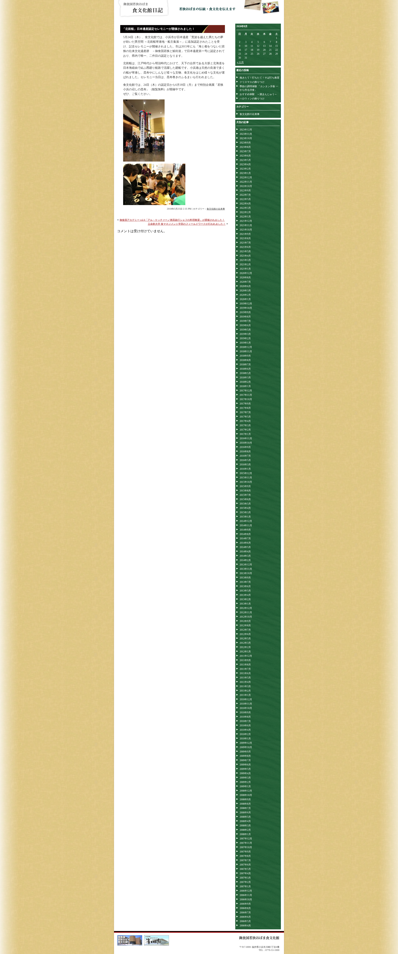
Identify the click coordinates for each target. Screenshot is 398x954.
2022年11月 (246, 181)
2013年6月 (245, 586)
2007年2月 (245, 882)
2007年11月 (246, 843)
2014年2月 (245, 560)
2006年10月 (246, 899)
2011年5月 (245, 677)
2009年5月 (245, 769)
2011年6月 (245, 673)
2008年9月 (245, 799)
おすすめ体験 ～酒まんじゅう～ (258, 94)
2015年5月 (245, 503)
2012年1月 (245, 651)
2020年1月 (245, 299)
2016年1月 (245, 468)
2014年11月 (246, 525)
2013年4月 (245, 595)
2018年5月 (245, 373)
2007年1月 (245, 886)
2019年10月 (246, 308)
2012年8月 (245, 625)
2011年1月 (245, 695)
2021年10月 (246, 229)
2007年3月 (245, 877)
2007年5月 (245, 869)
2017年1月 (245, 434)
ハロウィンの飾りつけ (252, 98)
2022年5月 (245, 199)
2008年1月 (245, 834)
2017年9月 (245, 403)
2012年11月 (246, 612)
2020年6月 (245, 286)
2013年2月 (245, 599)
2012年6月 (245, 634)
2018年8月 (245, 360)
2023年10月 (246, 138)
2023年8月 (245, 147)
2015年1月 (245, 516)
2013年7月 (245, 582)
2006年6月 (245, 916)
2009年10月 (246, 747)
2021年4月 (245, 255)
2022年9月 (245, 190)
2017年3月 (245, 425)
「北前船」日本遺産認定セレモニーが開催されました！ (158, 28)
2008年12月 (246, 790)
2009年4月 (245, 773)
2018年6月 (245, 368)
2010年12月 (246, 699)
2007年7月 (245, 860)
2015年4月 (245, 508)
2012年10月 (246, 616)
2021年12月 (246, 221)
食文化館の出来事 (216, 209)
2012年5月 (245, 638)
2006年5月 (245, 921)
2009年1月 (245, 786)
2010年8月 (245, 716)
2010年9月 (245, 712)
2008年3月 (245, 825)
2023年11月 (246, 134)
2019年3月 (245, 334)
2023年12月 (246, 129)
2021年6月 (245, 247)
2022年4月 (245, 203)
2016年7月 (245, 455)
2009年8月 (245, 756)
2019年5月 (245, 329)
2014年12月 (246, 521)
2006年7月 (245, 912)
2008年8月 (245, 803)
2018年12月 (246, 347)
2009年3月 (245, 777)
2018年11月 (246, 351)
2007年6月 (245, 864)
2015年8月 (245, 490)
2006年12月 (246, 890)
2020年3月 (245, 290)
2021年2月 (245, 264)
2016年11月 (246, 438)
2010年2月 (245, 734)
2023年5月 (245, 160)
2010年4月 (245, 729)
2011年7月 (245, 669)
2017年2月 (245, 429)
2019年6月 (245, 325)
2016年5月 (245, 460)
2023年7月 (245, 151)
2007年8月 (245, 856)
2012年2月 (245, 647)
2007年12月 (246, 838)
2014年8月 (245, 534)
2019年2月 (245, 338)
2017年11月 (246, 395)
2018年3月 (245, 377)
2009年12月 (246, 742)
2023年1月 (245, 173)
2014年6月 (245, 542)
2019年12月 (246, 303)
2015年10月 (246, 482)
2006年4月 (245, 925)
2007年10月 (246, 847)
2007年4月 (245, 873)
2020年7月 (245, 281)
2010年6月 (245, 725)
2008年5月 (245, 816)
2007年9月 (245, 851)
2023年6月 (245, 155)
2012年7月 (245, 629)
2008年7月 (245, 808)
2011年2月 (245, 690)
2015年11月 (246, 477)
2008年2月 (245, 829)
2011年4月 (245, 682)
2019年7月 (245, 321)
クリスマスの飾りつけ (252, 82)
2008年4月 (245, 821)
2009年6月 (245, 764)
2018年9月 (245, 355)
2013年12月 (246, 564)
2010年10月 (246, 708)
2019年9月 (245, 312)
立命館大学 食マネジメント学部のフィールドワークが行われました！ (187, 223)
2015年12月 (246, 473)
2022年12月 (246, 177)
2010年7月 (245, 721)
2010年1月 (245, 738)
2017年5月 (245, 416)
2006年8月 (245, 908)
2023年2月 (245, 168)
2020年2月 (245, 294)
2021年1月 (245, 268)
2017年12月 (246, 390)
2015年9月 (245, 486)
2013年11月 (246, 569)
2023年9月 (245, 142)
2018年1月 (245, 386)
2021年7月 (245, 242)
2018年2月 (245, 381)
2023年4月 (245, 164)
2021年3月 (245, 260)
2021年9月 (245, 234)
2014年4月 (245, 551)
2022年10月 (246, 186)
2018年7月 (245, 364)
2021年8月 (245, 238)
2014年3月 (245, 555)
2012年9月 (245, 621)
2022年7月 (245, 194)
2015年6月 (245, 499)
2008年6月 (245, 812)
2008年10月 (246, 795)
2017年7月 (245, 412)
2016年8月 (245, 451)
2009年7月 (245, 760)
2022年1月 (245, 216)
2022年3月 (245, 207)
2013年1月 (245, 603)
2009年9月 (245, 751)
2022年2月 (245, 212)
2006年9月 (245, 903)
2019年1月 (245, 342)
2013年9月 (245, 577)
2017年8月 (245, 408)
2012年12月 (246, 608)
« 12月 (240, 62)
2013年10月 (246, 573)
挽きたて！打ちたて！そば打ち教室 (259, 77)
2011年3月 (245, 686)
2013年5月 (245, 590)
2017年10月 (246, 399)
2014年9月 (245, 529)
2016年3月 (245, 464)
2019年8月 (245, 316)
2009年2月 (245, 782)
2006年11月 (246, 895)
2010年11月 (246, 703)
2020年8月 (245, 277)
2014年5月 (245, 547)
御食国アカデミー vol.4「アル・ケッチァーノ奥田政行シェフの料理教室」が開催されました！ (172, 220)
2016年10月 (246, 442)
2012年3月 (245, 642)
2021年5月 (245, 251)
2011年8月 (245, 664)
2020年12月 (246, 273)
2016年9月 (245, 447)
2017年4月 (245, 421)
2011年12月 (246, 656)
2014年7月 (245, 538)
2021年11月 (246, 225)
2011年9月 (245, 660)
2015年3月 (245, 512)
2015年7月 (245, 495)
